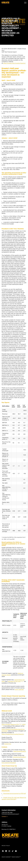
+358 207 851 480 (7, 812)
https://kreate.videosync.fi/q (10, 724)
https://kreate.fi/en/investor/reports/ (14, 63)
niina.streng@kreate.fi (19, 757)
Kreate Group (16, 857)
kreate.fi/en (7, 744)
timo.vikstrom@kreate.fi (9, 762)
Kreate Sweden (6, 857)
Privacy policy (6, 845)
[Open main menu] (25, 3)
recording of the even (14, 681)
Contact (4, 816)
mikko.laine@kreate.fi (19, 751)
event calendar (19, 689)
